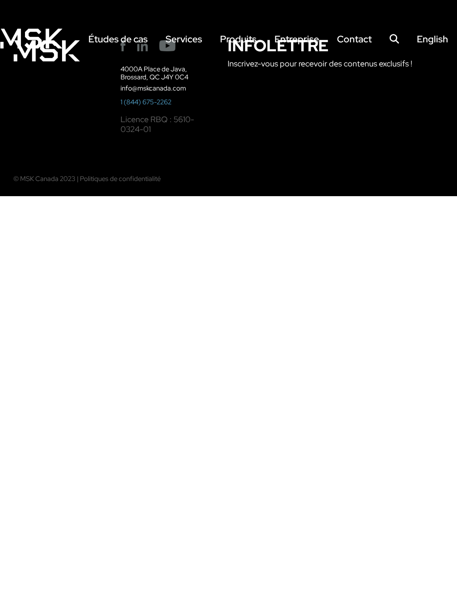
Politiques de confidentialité (120, 178)
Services (184, 39)
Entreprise (296, 39)
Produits (238, 39)
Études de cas (118, 39)
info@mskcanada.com (153, 88)
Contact (354, 39)
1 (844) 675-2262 (145, 102)
